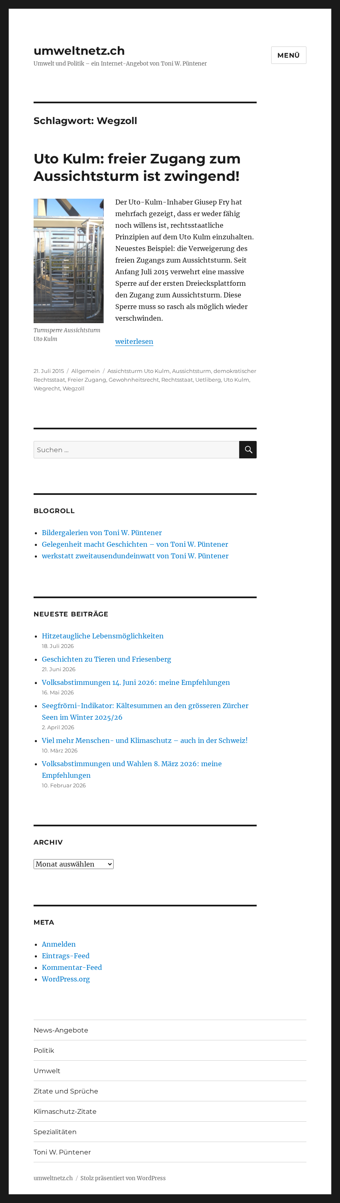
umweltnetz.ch (79, 51)
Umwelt (47, 1071)
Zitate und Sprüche (66, 1091)
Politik (44, 1050)
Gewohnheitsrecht (134, 379)
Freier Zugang (87, 379)
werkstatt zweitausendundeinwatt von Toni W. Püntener (135, 556)
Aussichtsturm (191, 371)
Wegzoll (74, 388)
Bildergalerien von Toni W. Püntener (102, 532)
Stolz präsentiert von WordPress (123, 1178)
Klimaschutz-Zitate (65, 1111)
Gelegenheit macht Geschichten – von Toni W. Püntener (135, 544)
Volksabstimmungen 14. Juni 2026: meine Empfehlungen (136, 682)
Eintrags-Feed (66, 956)
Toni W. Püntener (62, 1152)
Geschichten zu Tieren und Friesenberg (106, 659)
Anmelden (59, 944)
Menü (288, 55)
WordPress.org (66, 979)
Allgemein (85, 371)
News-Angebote (61, 1030)
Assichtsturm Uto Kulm (138, 371)
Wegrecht (47, 388)
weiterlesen (134, 341)
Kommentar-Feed (72, 967)
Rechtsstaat (177, 379)
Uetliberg (208, 379)
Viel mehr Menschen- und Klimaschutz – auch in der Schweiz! (145, 740)
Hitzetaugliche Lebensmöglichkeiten (103, 636)
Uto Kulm (236, 379)
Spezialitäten (55, 1132)
